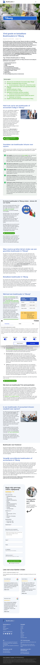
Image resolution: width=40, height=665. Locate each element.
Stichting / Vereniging (11, 516)
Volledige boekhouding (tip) (11, 497)
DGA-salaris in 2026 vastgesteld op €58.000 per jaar (11, 646)
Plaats (6, 544)
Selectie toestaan (20, 343)
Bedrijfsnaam (8, 524)
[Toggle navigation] (35, 2)
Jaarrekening (9, 498)
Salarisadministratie (11, 505)
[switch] (15, 339)
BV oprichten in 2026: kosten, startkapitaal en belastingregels (10, 644)
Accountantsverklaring (11, 506)
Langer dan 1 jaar (10, 522)
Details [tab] (20, 323)
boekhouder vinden (24, 637)
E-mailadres (10, 550)
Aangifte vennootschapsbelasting (11, 503)
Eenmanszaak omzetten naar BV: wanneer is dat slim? (28, 642)
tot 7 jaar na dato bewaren (13, 432)
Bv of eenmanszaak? (6, 650)
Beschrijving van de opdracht (12, 530)
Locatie (22, 627)
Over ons (22, 636)
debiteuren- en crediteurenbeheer (12, 396)
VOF (7, 514)
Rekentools (22, 632)
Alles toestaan (32, 343)
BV (7, 512)
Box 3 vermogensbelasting (25, 653)
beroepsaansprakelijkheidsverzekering (14, 349)
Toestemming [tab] (7, 323)
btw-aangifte (25, 155)
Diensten (22, 626)
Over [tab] (33, 323)
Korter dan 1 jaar (10, 521)
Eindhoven (22, 53)
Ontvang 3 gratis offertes (14, 561)
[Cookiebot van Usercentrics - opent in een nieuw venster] (34, 321)
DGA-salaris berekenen (6, 652)
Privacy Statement (6, 657)
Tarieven (22, 633)
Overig (8, 517)
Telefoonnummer (12, 556)
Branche (22, 628)
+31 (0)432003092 (9, 631)
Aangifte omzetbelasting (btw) (11, 501)
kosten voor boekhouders (9, 296)
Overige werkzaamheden (10, 508)
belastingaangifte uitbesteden (12, 300)
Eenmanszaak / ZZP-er (11, 513)
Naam (7, 540)
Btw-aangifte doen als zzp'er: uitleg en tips (27, 644)
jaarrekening (7, 301)
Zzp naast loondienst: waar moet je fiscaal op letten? (28, 646)
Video (21, 631)
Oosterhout (17, 53)
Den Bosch (27, 53)
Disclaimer (12, 657)
